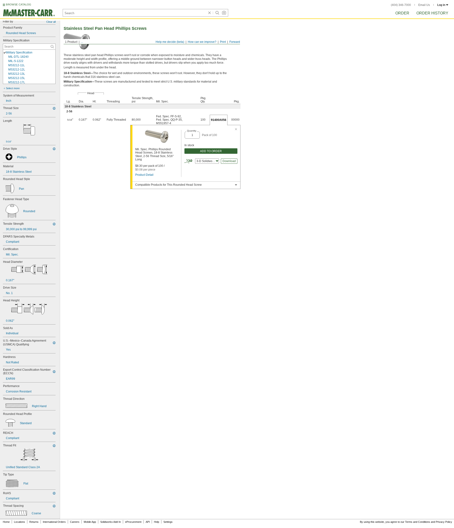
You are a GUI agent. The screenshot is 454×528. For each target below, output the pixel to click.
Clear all (51, 21)
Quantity (191, 130)
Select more (13, 88)
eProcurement (133, 521)
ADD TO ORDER (211, 151)
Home (6, 521)
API (148, 521)
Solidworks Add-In (110, 521)
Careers (74, 521)
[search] (52, 46)
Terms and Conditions (417, 521)
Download (229, 161)
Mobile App (90, 521)
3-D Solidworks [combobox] (206, 161)
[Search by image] (224, 12)
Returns (34, 521)
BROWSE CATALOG (18, 4)
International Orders (54, 521)
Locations (19, 521)
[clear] (209, 12)
